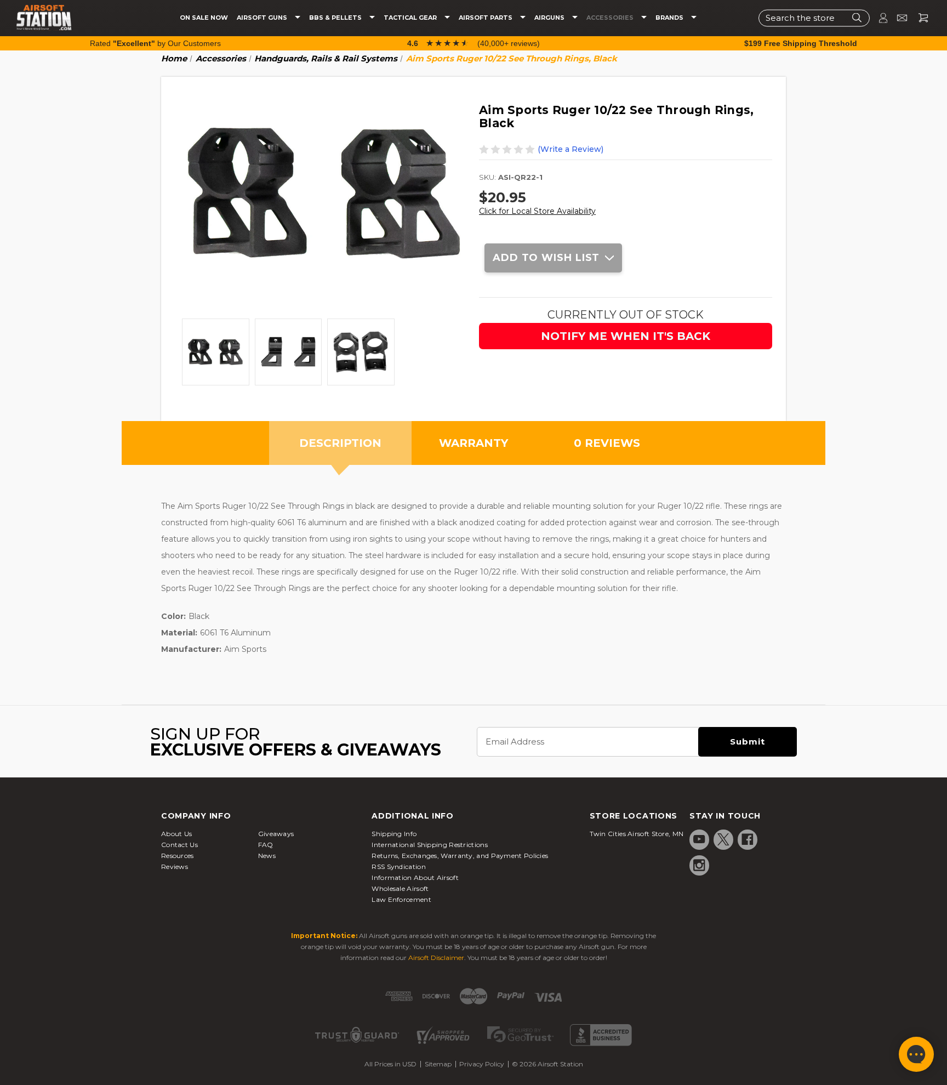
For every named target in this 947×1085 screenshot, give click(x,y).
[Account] (878, 17)
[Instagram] (699, 865)
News (267, 855)
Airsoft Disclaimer (436, 957)
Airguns (550, 17)
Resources (177, 855)
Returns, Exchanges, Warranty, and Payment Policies (460, 855)
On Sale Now (204, 17)
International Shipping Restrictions (430, 844)
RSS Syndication (399, 866)
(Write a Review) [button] (570, 149)
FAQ (265, 844)
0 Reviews (607, 443)
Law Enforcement (401, 899)
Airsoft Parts (486, 17)
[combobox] (814, 17)
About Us (176, 834)
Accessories (610, 17)
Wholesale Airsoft (400, 888)
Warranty (473, 443)
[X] (723, 839)
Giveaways (276, 834)
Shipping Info (394, 834)
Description (340, 443)
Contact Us (179, 844)
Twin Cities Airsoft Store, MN (637, 834)
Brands (670, 17)
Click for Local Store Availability (537, 211)
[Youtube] (699, 839)
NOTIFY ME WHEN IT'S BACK (625, 336)
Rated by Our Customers (155, 43)
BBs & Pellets (336, 17)
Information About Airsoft (415, 877)
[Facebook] (747, 839)
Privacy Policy (481, 1064)
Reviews (174, 866)
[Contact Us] (897, 17)
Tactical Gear (411, 17)
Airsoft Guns (263, 17)
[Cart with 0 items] (919, 17)
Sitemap (438, 1064)
